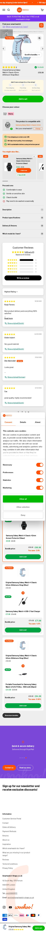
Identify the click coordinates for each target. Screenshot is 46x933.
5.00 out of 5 (29, 252)
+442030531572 (11, 893)
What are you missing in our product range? (16, 854)
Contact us (9, 768)
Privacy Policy (7, 868)
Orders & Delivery (9, 827)
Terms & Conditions (10, 864)
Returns (5, 836)
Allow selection (23, 507)
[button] (9, 67)
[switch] (39, 472)
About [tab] (37, 422)
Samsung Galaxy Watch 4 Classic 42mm (28, 125)
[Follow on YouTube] (10, 907)
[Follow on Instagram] (4, 907)
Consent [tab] (8, 422)
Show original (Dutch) (15, 323)
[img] (9, 301)
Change (37, 128)
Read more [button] (8, 318)
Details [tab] (23, 422)
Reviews (5, 860)
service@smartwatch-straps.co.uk (21, 897)
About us (5, 840)
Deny (23, 515)
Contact (5, 823)
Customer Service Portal (11, 819)
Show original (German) (16, 377)
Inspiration (6, 844)
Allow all (23, 499)
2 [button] (22, 412)
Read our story (25, 768)
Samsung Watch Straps (14, 31)
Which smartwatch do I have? (17, 27)
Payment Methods (9, 831)
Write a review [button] (23, 278)
